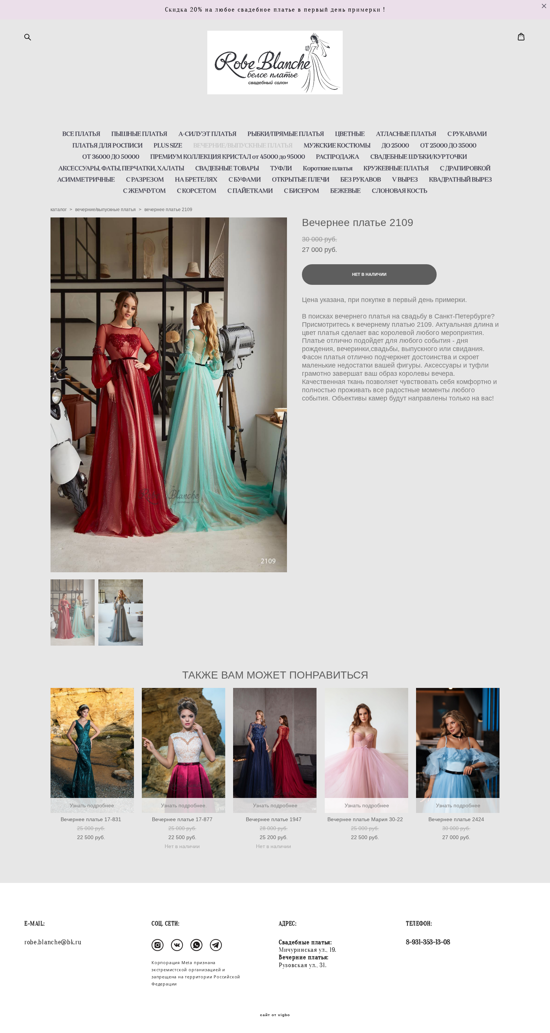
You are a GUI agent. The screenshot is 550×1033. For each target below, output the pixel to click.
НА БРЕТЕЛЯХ (196, 179)
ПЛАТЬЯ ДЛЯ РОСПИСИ (108, 145)
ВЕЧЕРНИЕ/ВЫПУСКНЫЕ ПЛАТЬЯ (243, 145)
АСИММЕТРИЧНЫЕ (86, 179)
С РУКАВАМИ (467, 133)
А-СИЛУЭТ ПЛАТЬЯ (207, 133)
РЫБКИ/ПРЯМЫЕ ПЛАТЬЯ (286, 133)
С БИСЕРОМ (301, 190)
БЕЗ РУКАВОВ (360, 179)
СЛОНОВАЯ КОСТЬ (399, 190)
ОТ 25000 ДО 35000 (448, 145)
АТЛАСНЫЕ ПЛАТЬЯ (406, 133)
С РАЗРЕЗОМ (145, 179)
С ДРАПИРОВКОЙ (465, 168)
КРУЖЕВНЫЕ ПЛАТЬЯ (396, 168)
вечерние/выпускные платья (105, 209)
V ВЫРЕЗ (405, 179)
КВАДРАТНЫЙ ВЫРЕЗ (460, 179)
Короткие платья (327, 168)
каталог (59, 209)
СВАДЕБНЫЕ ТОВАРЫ (227, 168)
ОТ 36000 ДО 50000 (110, 156)
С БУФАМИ (245, 179)
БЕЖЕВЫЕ (345, 190)
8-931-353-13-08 (428, 942)
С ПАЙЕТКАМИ (250, 190)
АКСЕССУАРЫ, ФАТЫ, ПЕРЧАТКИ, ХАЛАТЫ (121, 168)
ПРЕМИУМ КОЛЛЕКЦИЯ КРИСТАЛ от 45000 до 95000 (227, 156)
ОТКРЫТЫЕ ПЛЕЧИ (300, 179)
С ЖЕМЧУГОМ (144, 190)
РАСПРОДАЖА (337, 156)
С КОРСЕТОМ (196, 190)
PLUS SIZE (168, 145)
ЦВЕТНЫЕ (350, 133)
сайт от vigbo (275, 1015)
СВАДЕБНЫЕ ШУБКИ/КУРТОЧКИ (418, 156)
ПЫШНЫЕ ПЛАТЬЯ (139, 133)
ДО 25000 (395, 145)
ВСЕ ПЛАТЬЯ (81, 133)
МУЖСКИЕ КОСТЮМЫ (337, 145)
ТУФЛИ (281, 168)
